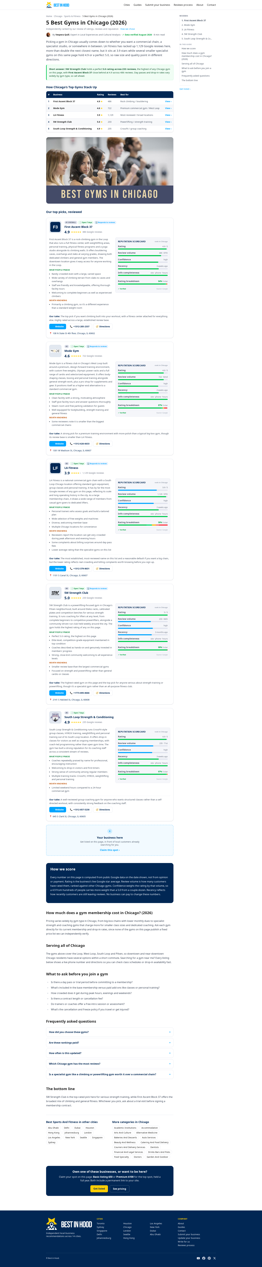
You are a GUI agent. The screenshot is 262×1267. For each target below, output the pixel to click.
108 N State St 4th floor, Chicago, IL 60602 (72, 333)
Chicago (58, 16)
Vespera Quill (62, 34)
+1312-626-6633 (79, 443)
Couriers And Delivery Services (129, 1147)
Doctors (138, 1156)
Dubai (77, 1127)
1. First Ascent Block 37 (194, 20)
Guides (138, 5)
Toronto (100, 1223)
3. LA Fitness (188, 29)
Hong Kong (53, 1132)
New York (70, 1137)
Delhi (66, 1127)
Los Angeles (54, 1137)
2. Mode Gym (188, 24)
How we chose (127, 28)
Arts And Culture (122, 1132)
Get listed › (185, 88)
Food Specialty (121, 1156)
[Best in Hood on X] (214, 1258)
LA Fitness (58, 115)
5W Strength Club (62, 121)
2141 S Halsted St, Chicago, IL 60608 (69, 699)
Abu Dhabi (53, 1127)
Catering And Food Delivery (154, 1142)
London (88, 1132)
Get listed (99, 1188)
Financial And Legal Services (128, 1152)
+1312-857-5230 (79, 809)
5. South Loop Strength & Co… (197, 38)
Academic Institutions (125, 1127)
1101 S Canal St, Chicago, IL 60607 (68, 575)
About (199, 5)
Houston (90, 1127)
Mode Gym (59, 108)
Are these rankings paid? (64, 1042)
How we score (189, 48)
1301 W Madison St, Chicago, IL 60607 (70, 450)
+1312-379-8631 (79, 568)
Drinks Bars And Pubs (159, 1152)
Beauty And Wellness (125, 1142)
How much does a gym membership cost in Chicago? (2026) (197, 56)
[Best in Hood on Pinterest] (209, 1258)
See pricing (119, 1188)
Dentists (154, 1147)
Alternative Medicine (146, 1132)
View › (168, 101)
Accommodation (149, 1127)
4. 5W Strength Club (192, 34)
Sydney (51, 1142)
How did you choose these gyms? (69, 1032)
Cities (127, 5)
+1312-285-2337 (79, 326)
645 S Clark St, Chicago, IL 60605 (67, 816)
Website (58, 326)
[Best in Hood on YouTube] (198, 1258)
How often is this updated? (65, 1053)
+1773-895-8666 (79, 692)
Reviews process (183, 5)
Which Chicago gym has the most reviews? (74, 1063)
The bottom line (190, 80)
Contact (211, 5)
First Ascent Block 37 (64, 101)
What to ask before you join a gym (196, 70)
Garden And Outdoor (157, 1156)
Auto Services (149, 1137)
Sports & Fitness (72, 16)
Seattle (83, 1137)
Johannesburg (72, 1132)
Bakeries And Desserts (125, 1137)
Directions (103, 326)
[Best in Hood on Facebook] (203, 1258)
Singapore (97, 1137)
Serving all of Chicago (193, 63)
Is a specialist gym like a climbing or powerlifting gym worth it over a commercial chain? (102, 1074)
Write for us (184, 1241)
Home (49, 16)
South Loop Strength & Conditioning (72, 128)
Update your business (189, 1238)
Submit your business (157, 5)
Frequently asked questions (196, 75)
